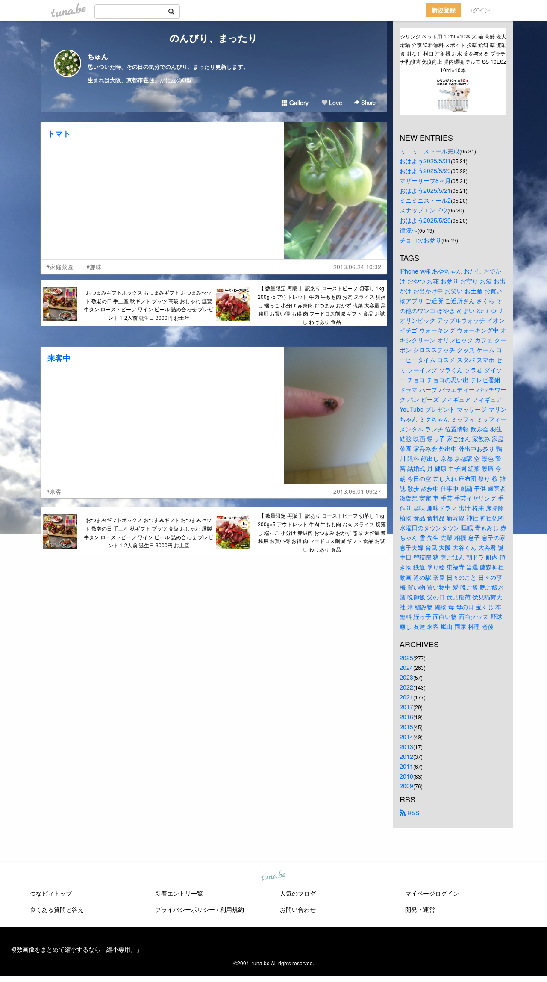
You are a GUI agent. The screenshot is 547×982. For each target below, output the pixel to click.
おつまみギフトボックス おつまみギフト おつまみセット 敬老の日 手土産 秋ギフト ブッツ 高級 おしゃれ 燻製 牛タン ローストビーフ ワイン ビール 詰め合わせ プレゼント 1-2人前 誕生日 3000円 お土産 (148, 305)
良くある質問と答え (57, 909)
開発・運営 (420, 909)
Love (334, 102)
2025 (406, 657)
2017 (406, 706)
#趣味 (94, 266)
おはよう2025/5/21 (425, 190)
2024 (406, 667)
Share (367, 102)
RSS (412, 812)
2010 (406, 776)
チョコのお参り (420, 240)
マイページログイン (432, 893)
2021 (406, 697)
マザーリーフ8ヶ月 (425, 180)
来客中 (59, 357)
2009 (406, 785)
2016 (406, 716)
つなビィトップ (51, 893)
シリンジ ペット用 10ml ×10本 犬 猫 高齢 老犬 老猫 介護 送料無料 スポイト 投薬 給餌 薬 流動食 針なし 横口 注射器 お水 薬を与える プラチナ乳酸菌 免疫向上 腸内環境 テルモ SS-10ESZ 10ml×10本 (453, 53)
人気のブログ (298, 893)
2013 (406, 746)
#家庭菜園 (60, 266)
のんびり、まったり (214, 37)
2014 (406, 736)
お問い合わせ (298, 909)
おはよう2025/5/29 (425, 170)
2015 (406, 726)
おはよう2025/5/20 (425, 220)
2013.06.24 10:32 (357, 266)
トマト (59, 133)
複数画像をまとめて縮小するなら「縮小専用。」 (76, 949)
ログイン (479, 10)
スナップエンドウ (423, 210)
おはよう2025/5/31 (425, 160)
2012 (406, 756)
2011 (406, 766)
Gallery (298, 102)
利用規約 (232, 909)
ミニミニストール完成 (429, 151)
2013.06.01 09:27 (357, 491)
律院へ (409, 230)
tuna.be (273, 876)
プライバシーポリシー (185, 909)
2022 (406, 687)
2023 (406, 677)
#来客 (54, 491)
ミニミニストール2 (425, 200)
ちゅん (98, 56)
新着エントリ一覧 (179, 893)
